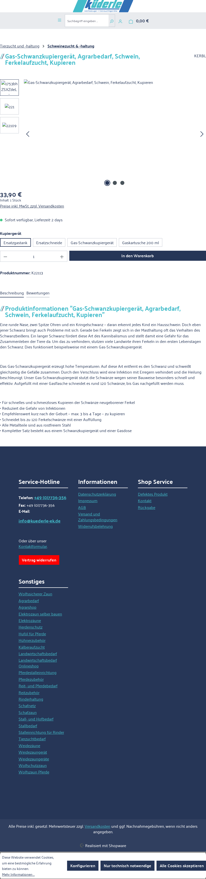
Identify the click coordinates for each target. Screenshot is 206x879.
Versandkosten (97, 826)
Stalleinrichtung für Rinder (41, 732)
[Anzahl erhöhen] (62, 256)
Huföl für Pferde (32, 633)
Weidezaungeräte (34, 758)
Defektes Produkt (153, 493)
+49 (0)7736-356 (50, 497)
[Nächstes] (202, 133)
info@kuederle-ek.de (40, 521)
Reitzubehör (29, 692)
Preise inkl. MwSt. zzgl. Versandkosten (32, 206)
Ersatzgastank (15, 242)
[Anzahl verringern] (5, 256)
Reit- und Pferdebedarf (38, 685)
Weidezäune (29, 745)
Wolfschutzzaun (33, 765)
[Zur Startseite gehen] (103, 6)
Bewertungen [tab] (37, 292)
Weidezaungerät (33, 751)
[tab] (12, 293)
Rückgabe (146, 507)
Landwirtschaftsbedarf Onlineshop (38, 662)
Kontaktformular (33, 546)
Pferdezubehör (31, 679)
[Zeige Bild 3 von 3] (122, 183)
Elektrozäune (30, 620)
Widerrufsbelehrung (95, 526)
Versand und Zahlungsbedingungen (97, 516)
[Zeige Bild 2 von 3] (115, 183)
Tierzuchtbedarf (32, 738)
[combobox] (87, 20)
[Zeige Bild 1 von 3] (107, 183)
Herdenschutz (30, 626)
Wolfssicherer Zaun (35, 593)
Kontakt (144, 500)
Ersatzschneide (49, 242)
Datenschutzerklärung (97, 493)
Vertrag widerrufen (39, 559)
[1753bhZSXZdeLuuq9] (115, 133)
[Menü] (59, 19)
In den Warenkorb (137, 255)
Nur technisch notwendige (127, 865)
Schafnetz (27, 705)
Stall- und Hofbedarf (36, 718)
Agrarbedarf (29, 600)
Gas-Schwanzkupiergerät (92, 242)
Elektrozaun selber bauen (40, 613)
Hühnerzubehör (32, 640)
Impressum (87, 500)
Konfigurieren (82, 865)
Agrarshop (27, 606)
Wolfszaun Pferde (34, 771)
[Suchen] (111, 20)
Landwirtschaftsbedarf (38, 653)
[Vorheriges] (27, 133)
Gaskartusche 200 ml (140, 242)
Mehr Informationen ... (18, 874)
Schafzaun (28, 712)
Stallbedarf (28, 725)
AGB (82, 507)
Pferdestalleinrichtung (38, 672)
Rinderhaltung (31, 698)
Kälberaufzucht (32, 646)
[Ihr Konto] (120, 21)
